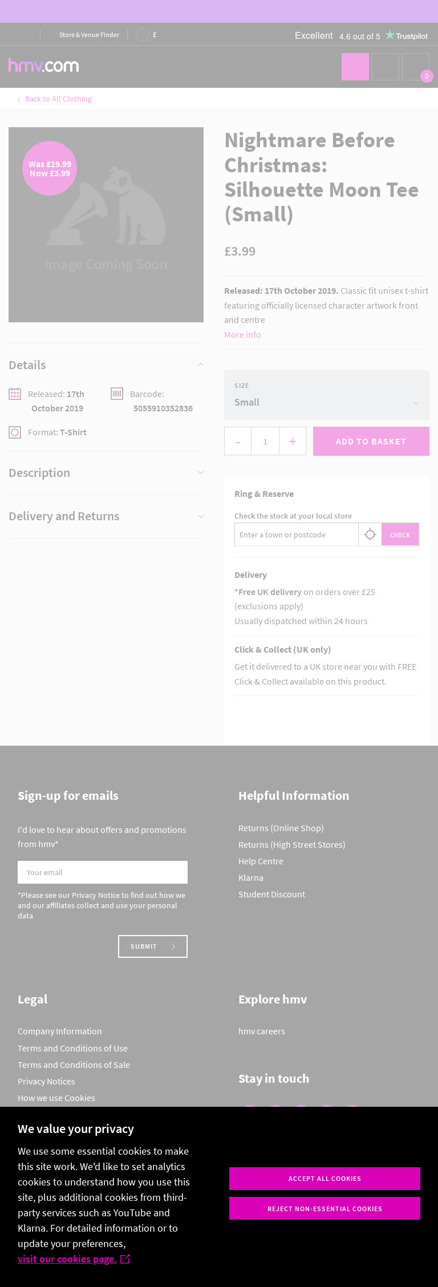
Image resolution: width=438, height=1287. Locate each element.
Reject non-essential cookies (325, 1208)
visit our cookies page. (67, 1258)
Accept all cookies (325, 1178)
